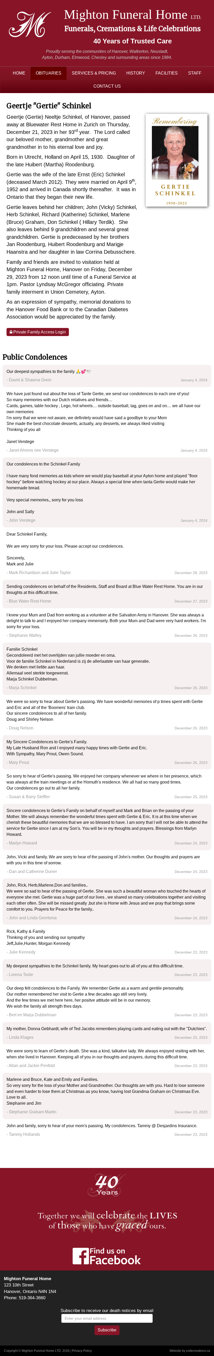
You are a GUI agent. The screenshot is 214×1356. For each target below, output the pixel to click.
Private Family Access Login (39, 332)
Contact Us (107, 86)
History (135, 73)
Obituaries (48, 73)
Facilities (167, 73)
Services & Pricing (94, 73)
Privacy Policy (82, 1351)
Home (19, 73)
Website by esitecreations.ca (190, 1351)
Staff (194, 73)
